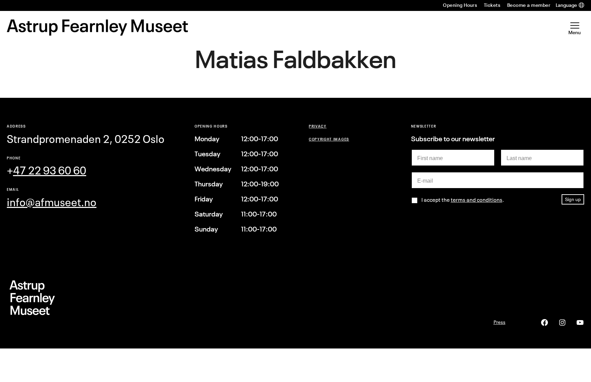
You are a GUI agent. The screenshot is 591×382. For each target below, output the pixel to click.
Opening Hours (460, 5)
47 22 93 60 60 (49, 170)
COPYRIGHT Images (329, 139)
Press (499, 322)
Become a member (528, 5)
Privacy (318, 126)
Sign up (573, 199)
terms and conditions (476, 199)
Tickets (492, 5)
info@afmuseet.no (51, 202)
